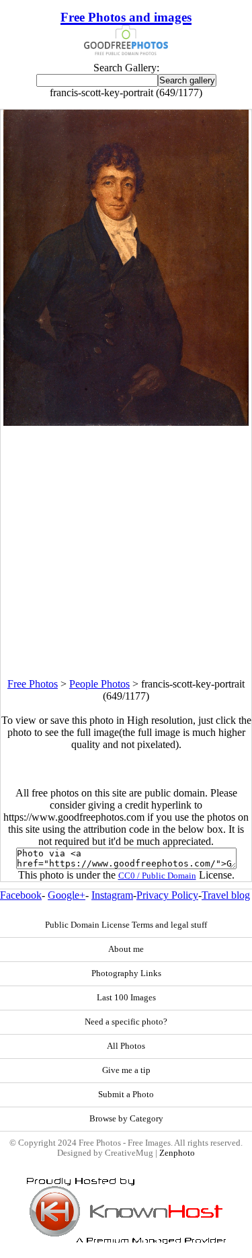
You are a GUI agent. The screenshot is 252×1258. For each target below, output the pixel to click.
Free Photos (32, 684)
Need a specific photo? (126, 1022)
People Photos (99, 684)
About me (126, 949)
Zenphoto (177, 1153)
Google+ (66, 895)
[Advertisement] (126, 552)
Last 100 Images (126, 997)
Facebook (21, 895)
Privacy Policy (167, 895)
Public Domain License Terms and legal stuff (126, 925)
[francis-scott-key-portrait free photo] (126, 422)
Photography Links (126, 973)
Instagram (112, 895)
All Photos (126, 1046)
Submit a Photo (126, 1094)
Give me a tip (126, 1070)
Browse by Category (126, 1118)
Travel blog (226, 895)
